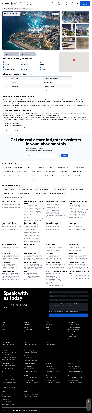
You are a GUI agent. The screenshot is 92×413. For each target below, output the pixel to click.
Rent (24, 2)
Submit (68, 315)
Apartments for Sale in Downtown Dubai (33, 206)
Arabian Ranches (63, 171)
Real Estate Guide (28, 279)
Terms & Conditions (42, 410)
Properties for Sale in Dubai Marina (76, 205)
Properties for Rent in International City (77, 256)
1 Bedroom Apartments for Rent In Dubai (11, 226)
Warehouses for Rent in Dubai (31, 237)
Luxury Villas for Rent (51, 230)
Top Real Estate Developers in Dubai (10, 279)
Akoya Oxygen (18, 175)
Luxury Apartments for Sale (52, 226)
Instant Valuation (85, 3)
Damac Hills (16, 180)
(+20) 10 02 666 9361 (74, 380)
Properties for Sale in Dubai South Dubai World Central (78, 207)
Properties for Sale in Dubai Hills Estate (33, 267)
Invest (43, 2)
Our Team (27, 327)
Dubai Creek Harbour (22, 171)
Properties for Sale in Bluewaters (9, 268)
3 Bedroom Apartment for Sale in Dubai (11, 207)
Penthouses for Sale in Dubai (52, 207)
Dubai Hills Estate (79, 167)
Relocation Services (73, 324)
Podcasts (48, 332)
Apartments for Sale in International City (77, 258)
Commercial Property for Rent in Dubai (33, 235)
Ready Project (18, 8)
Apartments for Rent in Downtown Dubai (33, 255)
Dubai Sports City (78, 175)
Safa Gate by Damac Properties (53, 279)
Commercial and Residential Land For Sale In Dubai (56, 216)
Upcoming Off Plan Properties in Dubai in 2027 (78, 276)
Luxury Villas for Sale (51, 227)
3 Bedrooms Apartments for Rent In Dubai (11, 229)
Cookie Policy (58, 410)
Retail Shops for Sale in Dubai (52, 210)
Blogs (47, 327)
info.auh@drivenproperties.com (76, 371)
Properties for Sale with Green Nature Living (78, 214)
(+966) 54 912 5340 (29, 380)
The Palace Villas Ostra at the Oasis (54, 285)
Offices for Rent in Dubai (29, 234)
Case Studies (5, 347)
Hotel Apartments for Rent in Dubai (32, 232)
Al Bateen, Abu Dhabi (9, 189)
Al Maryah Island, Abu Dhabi (59, 189)
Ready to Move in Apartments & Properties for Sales (34, 246)
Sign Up (64, 155)
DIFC (50, 167)
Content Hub (60, 3)
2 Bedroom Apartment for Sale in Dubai (11, 206)
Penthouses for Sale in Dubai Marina (76, 229)
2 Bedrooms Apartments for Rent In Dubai (11, 227)
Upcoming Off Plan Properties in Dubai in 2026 (78, 275)
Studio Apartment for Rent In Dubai (10, 224)
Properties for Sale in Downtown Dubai (33, 259)
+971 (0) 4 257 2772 (29, 369)
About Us (67, 3)
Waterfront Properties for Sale (75, 217)
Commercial (37, 2)
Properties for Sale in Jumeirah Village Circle (78, 209)
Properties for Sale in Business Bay (10, 258)
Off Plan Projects (51, 344)
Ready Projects (50, 347)
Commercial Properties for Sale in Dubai (55, 213)
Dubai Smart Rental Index (30, 277)
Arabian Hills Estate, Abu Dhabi (57, 193)
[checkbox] (24, 148)
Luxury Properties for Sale (52, 224)
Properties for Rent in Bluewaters (9, 267)
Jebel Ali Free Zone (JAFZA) (30, 180)
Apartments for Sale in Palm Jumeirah (32, 220)
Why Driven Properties (8, 344)
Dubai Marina (7, 167)
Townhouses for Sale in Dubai (53, 204)
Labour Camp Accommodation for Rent (11, 273)
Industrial (70, 334)
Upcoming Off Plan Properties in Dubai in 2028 (78, 278)
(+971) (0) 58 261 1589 (8, 385)
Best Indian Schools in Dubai (30, 273)
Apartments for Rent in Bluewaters (10, 264)
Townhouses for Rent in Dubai (31, 230)
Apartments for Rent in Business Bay (10, 256)
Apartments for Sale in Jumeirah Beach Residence (33, 216)
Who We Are (27, 324)
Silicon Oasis (7, 175)
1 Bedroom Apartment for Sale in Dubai (11, 204)
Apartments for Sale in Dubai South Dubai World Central (33, 213)
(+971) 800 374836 (12, 387)
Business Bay (55, 175)
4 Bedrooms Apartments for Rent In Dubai (11, 230)
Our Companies (28, 329)
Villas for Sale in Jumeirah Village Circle (77, 268)
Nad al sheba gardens (51, 274)
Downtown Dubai (36, 171)
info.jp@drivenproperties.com (31, 396)
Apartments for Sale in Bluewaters (10, 265)
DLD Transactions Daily (7, 277)
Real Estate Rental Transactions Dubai (10, 276)
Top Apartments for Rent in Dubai (32, 226)
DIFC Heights (49, 282)
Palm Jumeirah (18, 167)
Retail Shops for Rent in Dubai (31, 238)
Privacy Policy (48, 410)
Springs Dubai (44, 175)
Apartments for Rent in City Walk (53, 258)
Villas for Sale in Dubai (51, 203)
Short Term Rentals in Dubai (30, 240)
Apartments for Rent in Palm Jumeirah (77, 247)
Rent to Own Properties (7, 274)
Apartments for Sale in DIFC (30, 205)
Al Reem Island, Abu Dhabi (24, 193)
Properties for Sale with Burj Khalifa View (77, 212)
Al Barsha (6, 180)
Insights (48, 329)
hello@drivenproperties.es (53, 383)
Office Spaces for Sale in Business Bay (10, 259)
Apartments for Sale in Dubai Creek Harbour (34, 208)
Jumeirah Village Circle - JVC (63, 167)
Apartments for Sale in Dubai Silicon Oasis (33, 211)
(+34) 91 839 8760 (51, 380)
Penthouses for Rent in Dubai (31, 224)
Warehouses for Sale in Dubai (53, 212)
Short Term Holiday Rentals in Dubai (32, 241)
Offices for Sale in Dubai (51, 206)
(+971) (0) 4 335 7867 (52, 368)
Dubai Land (29, 167)
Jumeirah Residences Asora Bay (53, 277)
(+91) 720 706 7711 (7, 401)
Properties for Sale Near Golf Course (76, 215)
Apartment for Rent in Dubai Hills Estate (33, 265)
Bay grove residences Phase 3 (53, 273)
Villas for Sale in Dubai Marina (52, 250)
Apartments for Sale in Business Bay (10, 255)
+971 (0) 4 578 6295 (29, 357)
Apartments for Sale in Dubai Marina (32, 209)
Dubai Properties (10, 8)
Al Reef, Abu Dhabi (8, 193)
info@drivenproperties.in (9, 404)
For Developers (29, 3)
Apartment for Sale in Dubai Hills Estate (33, 264)
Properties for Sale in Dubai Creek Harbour (55, 267)
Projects (48, 2)
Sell (21, 2)
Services (54, 2)
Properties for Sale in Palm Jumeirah (76, 249)
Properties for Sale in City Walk (53, 256)
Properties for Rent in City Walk (31, 227)
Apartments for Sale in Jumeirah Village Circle (34, 218)
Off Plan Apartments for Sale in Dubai (10, 246)
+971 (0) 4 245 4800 (7, 355)
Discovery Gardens (76, 171)
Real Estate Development (75, 339)
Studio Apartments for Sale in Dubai (10, 203)
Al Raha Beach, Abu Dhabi (77, 189)
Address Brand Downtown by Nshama (54, 280)
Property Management (74, 327)
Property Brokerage (73, 329)
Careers (74, 2)
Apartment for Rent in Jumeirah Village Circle (78, 265)
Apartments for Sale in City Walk (53, 259)
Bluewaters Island (8, 171)
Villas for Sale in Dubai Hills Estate (31, 268)
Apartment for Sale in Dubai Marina (54, 246)
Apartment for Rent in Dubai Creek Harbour (56, 265)
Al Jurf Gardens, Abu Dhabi (25, 189)
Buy (17, 2)
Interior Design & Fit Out (74, 336)
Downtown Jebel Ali (31, 175)
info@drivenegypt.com (74, 383)
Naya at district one (50, 276)
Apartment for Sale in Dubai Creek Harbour (56, 264)
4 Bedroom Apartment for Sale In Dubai (11, 209)
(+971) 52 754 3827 (29, 393)
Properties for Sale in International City (77, 259)
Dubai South (66, 175)
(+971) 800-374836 (12, 357)
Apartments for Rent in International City (77, 255)
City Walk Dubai (41, 167)
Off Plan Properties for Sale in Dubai (10, 247)
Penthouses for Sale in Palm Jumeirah (76, 230)
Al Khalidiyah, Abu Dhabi (42, 189)
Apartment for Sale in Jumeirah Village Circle (78, 264)
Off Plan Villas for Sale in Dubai (9, 249)
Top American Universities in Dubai (32, 276)
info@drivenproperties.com (9, 359)
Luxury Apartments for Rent (52, 229)
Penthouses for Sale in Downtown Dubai (77, 227)
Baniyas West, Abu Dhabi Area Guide (13, 197)
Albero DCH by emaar (51, 283)
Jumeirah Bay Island (50, 171)
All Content (49, 324)
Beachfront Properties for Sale (75, 211)
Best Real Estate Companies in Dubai (32, 274)
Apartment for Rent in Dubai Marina (54, 247)
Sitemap (53, 409)
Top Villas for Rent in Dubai (30, 229)
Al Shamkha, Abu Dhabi (40, 193)
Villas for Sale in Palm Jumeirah (75, 250)
